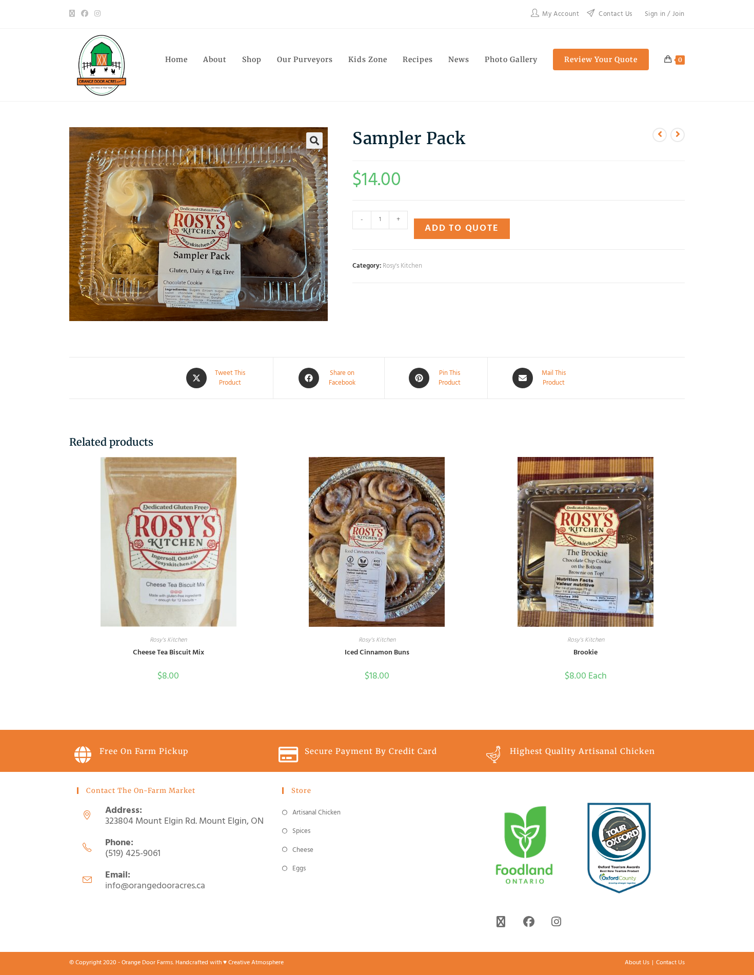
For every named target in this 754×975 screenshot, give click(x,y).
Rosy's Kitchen (402, 266)
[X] (73, 14)
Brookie (585, 652)
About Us (637, 963)
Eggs (299, 868)
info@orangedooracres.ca (155, 886)
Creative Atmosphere (256, 963)
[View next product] (677, 135)
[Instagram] (97, 14)
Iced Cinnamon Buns (377, 652)
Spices (301, 831)
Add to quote (462, 228)
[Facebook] (84, 14)
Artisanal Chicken (316, 812)
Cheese (302, 850)
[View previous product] (659, 135)
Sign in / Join (665, 14)
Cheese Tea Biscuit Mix (168, 652)
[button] (314, 140)
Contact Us (670, 963)
